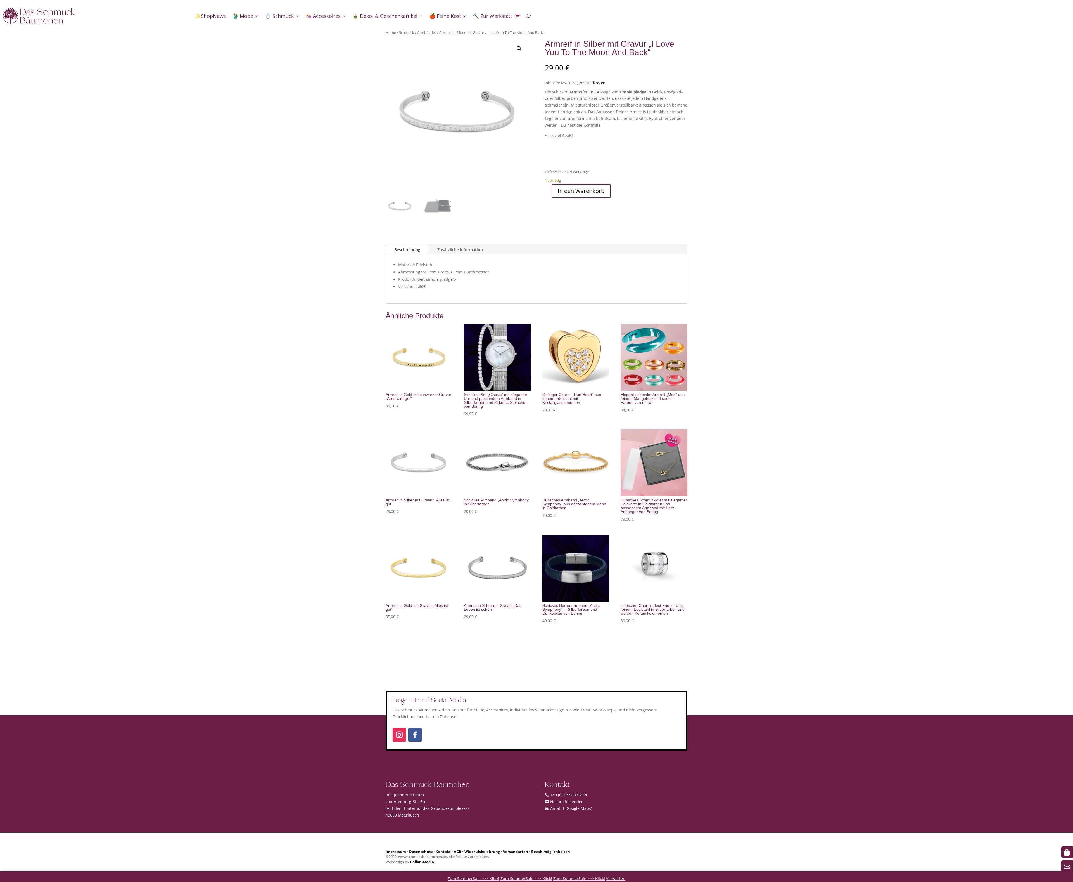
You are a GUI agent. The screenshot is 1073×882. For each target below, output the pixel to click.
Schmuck (406, 32)
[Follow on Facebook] (415, 735)
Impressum (396, 851)
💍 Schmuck (279, 16)
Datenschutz (421, 851)
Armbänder (426, 32)
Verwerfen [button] (615, 878)
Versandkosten (592, 83)
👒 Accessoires (323, 16)
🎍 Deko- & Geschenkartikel (384, 16)
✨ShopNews (210, 16)
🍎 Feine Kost (445, 16)
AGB (457, 851)
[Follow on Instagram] (399, 735)
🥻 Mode (242, 16)
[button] (519, 49)
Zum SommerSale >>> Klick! (473, 878)
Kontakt (443, 851)
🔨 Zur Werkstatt (492, 16)
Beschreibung (407, 249)
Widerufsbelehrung (482, 851)
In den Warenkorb (581, 191)
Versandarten (515, 851)
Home (391, 32)
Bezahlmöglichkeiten (550, 851)
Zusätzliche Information (460, 249)
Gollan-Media (422, 862)
